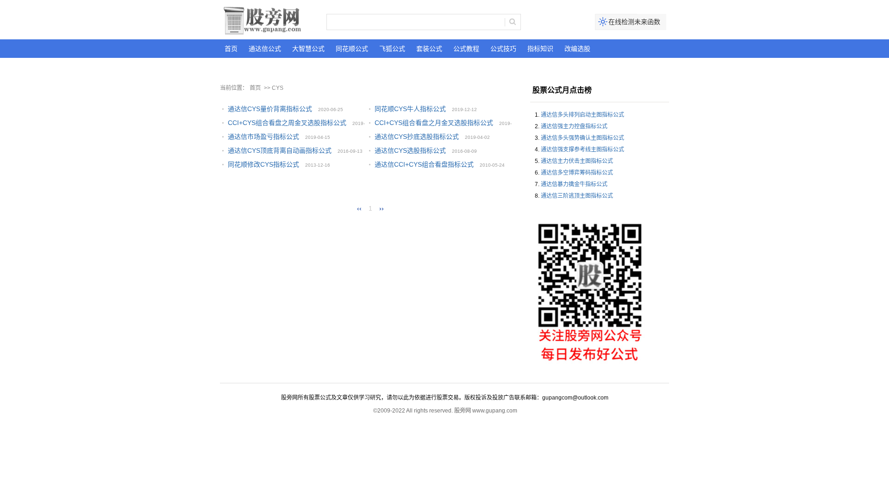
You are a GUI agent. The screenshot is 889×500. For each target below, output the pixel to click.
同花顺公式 (352, 48)
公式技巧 (503, 48)
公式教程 (466, 48)
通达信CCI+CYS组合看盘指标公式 (424, 164)
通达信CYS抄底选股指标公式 (417, 136)
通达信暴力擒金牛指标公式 (574, 184)
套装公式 (429, 48)
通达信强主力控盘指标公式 (574, 126)
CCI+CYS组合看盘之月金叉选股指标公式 (434, 122)
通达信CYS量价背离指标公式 (270, 108)
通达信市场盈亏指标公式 (263, 136)
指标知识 (540, 48)
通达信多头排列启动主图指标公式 (582, 115)
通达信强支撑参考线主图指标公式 (582, 149)
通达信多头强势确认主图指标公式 (582, 138)
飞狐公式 (392, 48)
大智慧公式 (308, 48)
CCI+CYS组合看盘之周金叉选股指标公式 (287, 122)
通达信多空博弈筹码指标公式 (577, 172)
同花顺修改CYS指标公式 (263, 164)
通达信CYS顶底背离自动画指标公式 (280, 150)
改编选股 (577, 48)
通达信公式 (265, 48)
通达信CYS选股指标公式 (410, 150)
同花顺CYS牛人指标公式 (410, 108)
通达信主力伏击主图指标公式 (577, 161)
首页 (231, 48)
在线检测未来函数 (634, 21)
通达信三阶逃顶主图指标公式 (577, 196)
